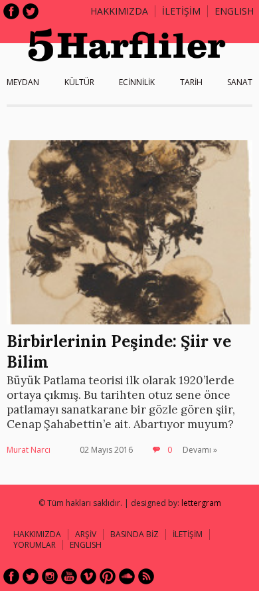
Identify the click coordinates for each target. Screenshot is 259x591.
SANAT (239, 82)
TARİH (191, 82)
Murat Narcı (28, 449)
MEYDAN (23, 82)
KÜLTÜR (79, 82)
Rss (146, 576)
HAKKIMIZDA (37, 534)
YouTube (69, 576)
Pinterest (108, 576)
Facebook (11, 11)
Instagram (50, 576)
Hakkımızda (119, 11)
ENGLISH (234, 11)
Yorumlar (34, 544)
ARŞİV (85, 534)
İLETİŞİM (181, 11)
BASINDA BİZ (134, 534)
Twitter (31, 11)
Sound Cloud (127, 576)
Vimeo (88, 576)
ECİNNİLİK (137, 82)
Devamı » (200, 449)
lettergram (201, 503)
